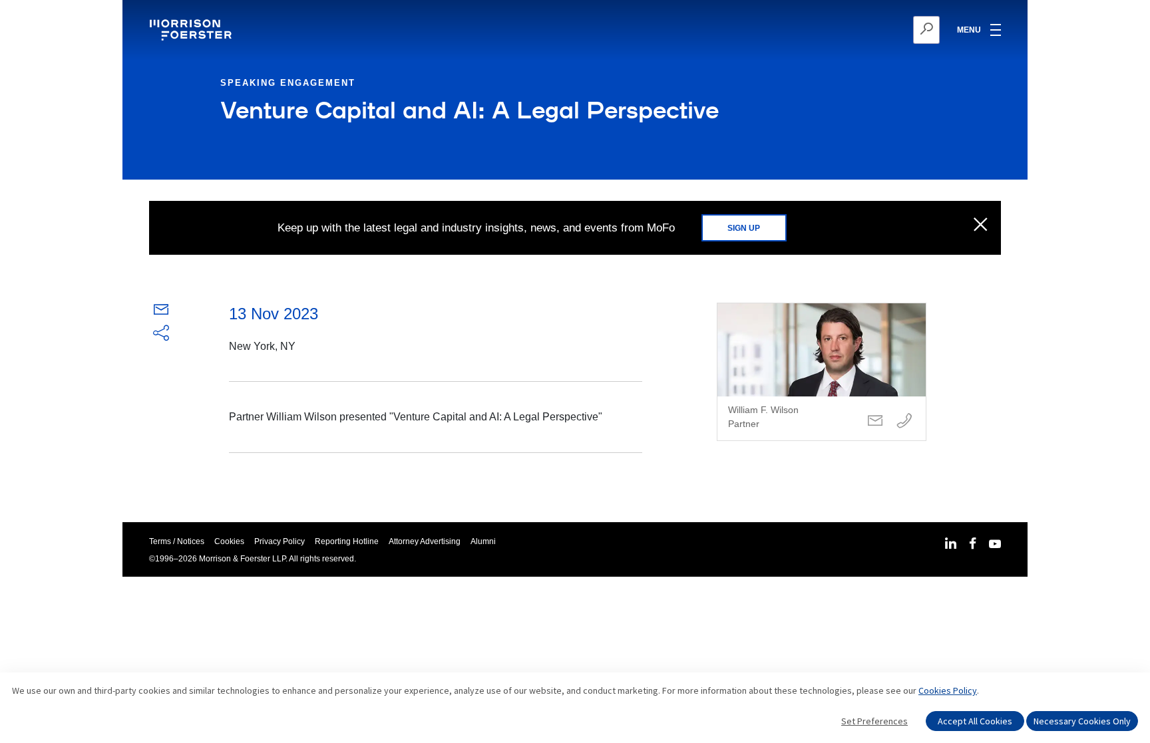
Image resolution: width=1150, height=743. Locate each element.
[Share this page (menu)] (161, 334)
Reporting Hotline (347, 541)
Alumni (483, 541)
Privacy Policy (279, 541)
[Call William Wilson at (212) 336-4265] (904, 421)
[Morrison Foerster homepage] (192, 30)
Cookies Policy (947, 690)
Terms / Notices (176, 541)
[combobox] (861, 30)
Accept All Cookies (975, 721)
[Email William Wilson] (875, 421)
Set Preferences (874, 721)
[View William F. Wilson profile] (821, 371)
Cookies (229, 541)
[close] (981, 225)
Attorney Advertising (425, 541)
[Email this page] (161, 312)
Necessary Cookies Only (1082, 721)
